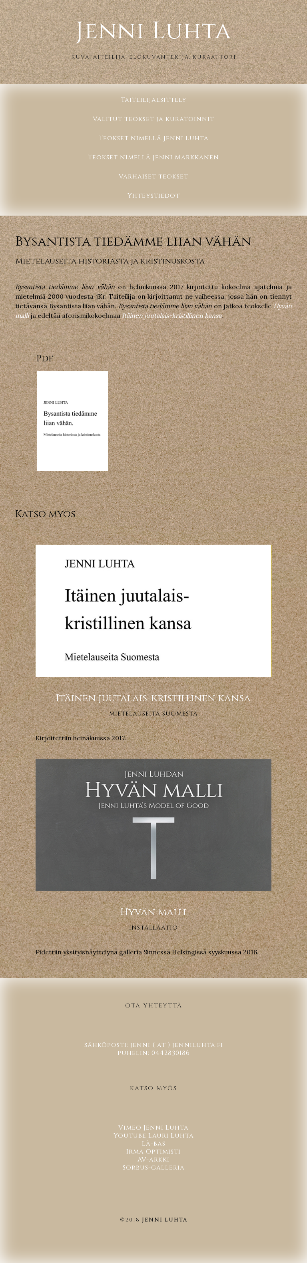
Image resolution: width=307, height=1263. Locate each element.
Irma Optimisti (153, 1151)
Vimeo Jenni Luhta (153, 1127)
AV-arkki (153, 1159)
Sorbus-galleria (154, 1167)
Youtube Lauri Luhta (154, 1135)
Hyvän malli (153, 912)
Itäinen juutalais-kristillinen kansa (171, 315)
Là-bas (153, 1143)
